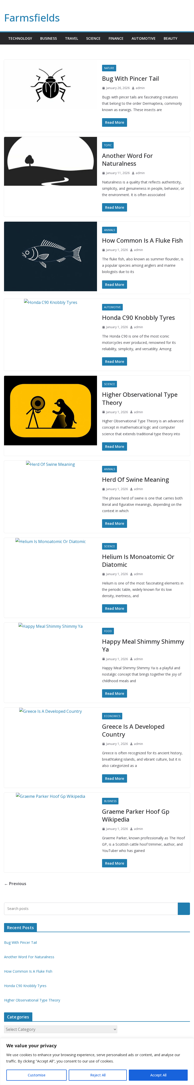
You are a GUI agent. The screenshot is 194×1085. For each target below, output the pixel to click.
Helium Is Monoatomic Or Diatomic (138, 560)
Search (184, 908)
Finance (116, 38)
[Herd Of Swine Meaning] (50, 464)
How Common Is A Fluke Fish (142, 240)
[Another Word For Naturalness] (50, 161)
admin (140, 88)
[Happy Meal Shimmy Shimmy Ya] (50, 626)
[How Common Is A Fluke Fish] (50, 256)
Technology (20, 38)
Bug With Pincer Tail (130, 78)
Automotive (144, 38)
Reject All (98, 1075)
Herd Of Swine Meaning (135, 479)
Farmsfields (32, 18)
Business (48, 38)
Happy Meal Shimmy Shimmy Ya (143, 645)
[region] (97, 1061)
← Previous (15, 883)
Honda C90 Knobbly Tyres (138, 317)
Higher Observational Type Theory (140, 398)
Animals (109, 230)
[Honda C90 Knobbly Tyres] (50, 302)
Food (108, 631)
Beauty (170, 38)
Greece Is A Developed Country (133, 730)
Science (93, 38)
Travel (71, 38)
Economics (112, 716)
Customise (36, 1075)
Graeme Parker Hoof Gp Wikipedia (135, 815)
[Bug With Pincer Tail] (50, 84)
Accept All (158, 1075)
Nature (109, 68)
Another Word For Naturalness (127, 159)
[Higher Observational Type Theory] (50, 410)
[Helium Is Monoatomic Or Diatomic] (50, 541)
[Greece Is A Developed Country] (50, 711)
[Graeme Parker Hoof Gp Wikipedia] (50, 796)
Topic (108, 145)
